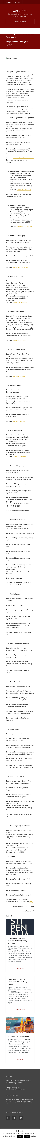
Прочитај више (20, 968)
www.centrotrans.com (24, 226)
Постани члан (20, 22)
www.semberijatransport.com (23, 158)
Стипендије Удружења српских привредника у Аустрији (17, 940)
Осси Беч (20, 10)
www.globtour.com (19, 340)
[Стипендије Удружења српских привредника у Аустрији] (20, 927)
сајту (31, 902)
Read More (33, 1136)
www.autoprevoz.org (24, 190)
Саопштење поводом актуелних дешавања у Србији (17, 981)
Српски (8, 2)
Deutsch (17, 2)
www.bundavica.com (20, 302)
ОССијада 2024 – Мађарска (18, 1036)
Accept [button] (20, 1136)
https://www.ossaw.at (18, 1089)
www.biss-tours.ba (19, 421)
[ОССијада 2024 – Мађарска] (20, 1025)
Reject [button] (27, 1136)
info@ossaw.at (14, 1087)
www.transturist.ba (19, 376)
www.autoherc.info (19, 457)
